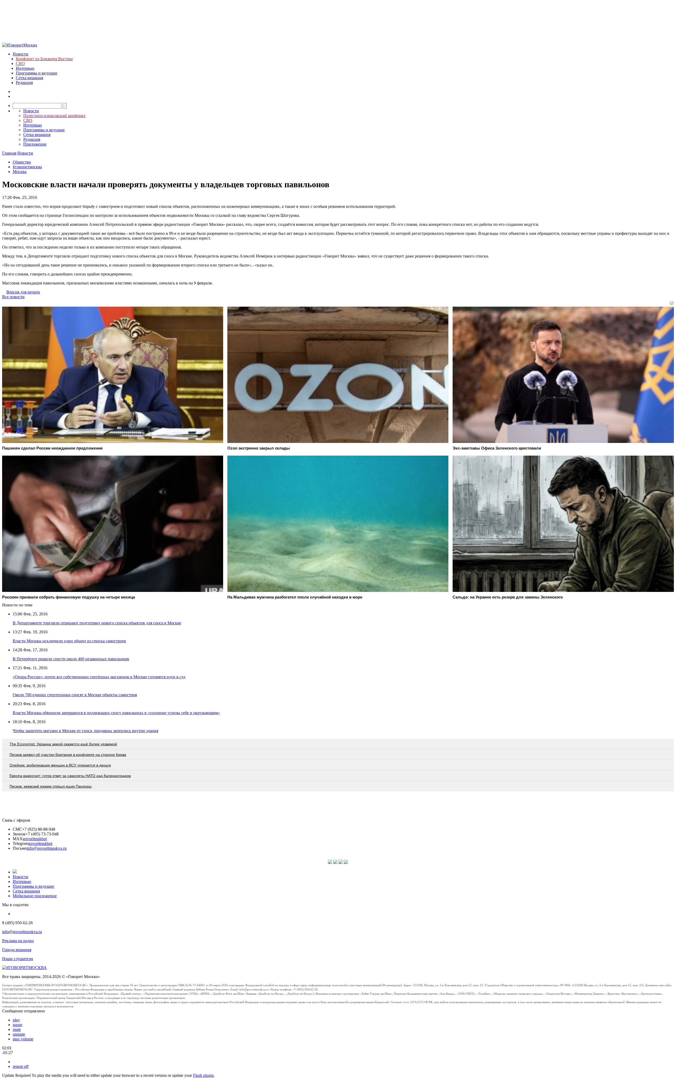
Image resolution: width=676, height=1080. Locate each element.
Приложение (34, 144)
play (16, 1020)
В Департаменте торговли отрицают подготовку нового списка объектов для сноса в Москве (97, 623)
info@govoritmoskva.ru (47, 848)
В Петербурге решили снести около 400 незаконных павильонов (71, 659)
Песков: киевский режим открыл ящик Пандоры (51, 786)
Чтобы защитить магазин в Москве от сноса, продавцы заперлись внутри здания (85, 730)
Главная (9, 153)
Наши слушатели (17, 958)
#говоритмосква (27, 167)
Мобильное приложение (35, 896)
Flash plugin (203, 1075)
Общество (22, 162)
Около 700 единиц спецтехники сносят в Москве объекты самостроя (75, 695)
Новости (20, 54)
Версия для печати (23, 292)
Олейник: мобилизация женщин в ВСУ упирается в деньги (60, 765)
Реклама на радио (18, 940)
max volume (23, 1039)
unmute (19, 1034)
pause (17, 1024)
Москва (19, 171)
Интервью (25, 68)
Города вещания (16, 949)
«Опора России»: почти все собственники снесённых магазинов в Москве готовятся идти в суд (99, 677)
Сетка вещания (29, 78)
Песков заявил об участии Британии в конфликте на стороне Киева (68, 754)
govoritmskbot (35, 838)
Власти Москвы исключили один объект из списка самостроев (69, 641)
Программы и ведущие (36, 73)
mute (17, 1029)
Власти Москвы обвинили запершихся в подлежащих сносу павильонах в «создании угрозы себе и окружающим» (116, 712)
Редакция (24, 82)
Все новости (13, 296)
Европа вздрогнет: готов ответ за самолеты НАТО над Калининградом (70, 776)
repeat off (21, 1066)
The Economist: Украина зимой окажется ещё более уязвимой (63, 744)
